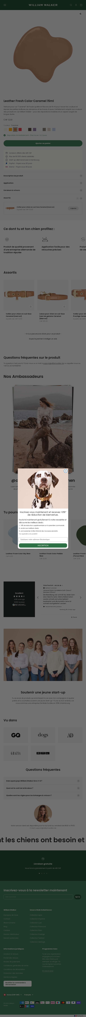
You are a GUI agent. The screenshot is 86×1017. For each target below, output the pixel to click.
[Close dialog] (65, 471)
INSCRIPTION (43, 545)
